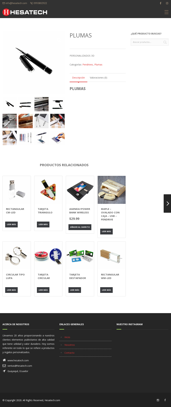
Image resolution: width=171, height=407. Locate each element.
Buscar (164, 42)
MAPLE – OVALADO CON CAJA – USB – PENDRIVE (110, 214)
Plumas (98, 64)
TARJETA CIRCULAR (44, 276)
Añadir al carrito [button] (80, 227)
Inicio (67, 337)
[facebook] (160, 3)
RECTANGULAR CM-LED (15, 210)
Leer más (11, 224)
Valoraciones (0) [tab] (98, 77)
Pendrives (87, 64)
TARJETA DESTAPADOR (77, 276)
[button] (59, 40)
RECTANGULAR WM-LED (110, 276)
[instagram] (167, 3)
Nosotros (69, 344)
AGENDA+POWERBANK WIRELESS (79, 210)
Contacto (69, 352)
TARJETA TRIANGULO (45, 210)
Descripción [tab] (78, 77)
